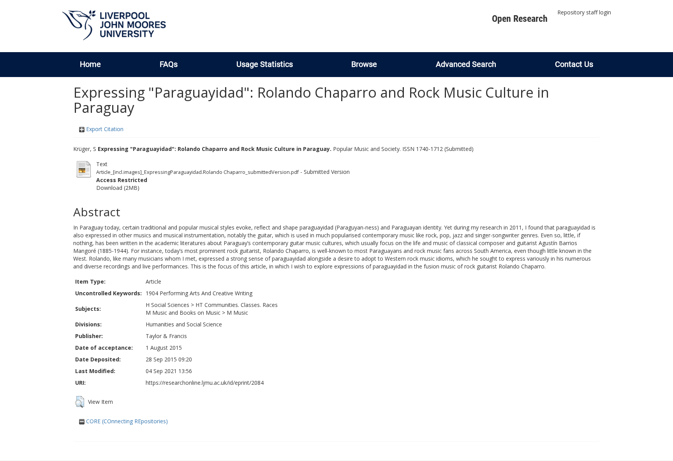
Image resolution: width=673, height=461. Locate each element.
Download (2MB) (117, 187)
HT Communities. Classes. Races (237, 305)
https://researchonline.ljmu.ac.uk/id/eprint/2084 (205, 382)
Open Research (520, 18)
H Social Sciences (167, 305)
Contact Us (574, 64)
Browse (364, 64)
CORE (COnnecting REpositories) (126, 421)
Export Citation (104, 129)
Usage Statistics (264, 64)
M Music (237, 312)
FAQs (169, 64)
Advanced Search (466, 64)
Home (90, 64)
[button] (79, 402)
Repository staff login (584, 12)
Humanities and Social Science (184, 324)
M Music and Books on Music (183, 312)
